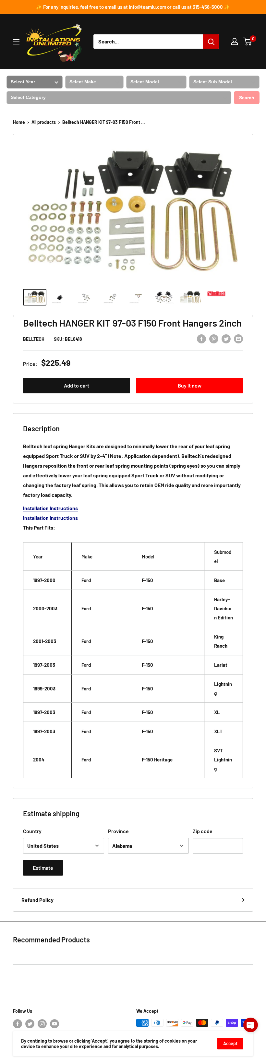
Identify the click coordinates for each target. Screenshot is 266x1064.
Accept (230, 1043)
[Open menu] (16, 41)
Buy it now (189, 385)
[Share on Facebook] (201, 338)
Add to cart (76, 385)
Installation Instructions (50, 508)
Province (118, 831)
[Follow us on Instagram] (42, 1023)
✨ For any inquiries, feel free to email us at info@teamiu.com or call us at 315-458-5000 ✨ (133, 7)
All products (43, 122)
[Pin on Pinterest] (213, 338)
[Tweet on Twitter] (226, 338)
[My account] (234, 41)
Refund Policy (37, 900)
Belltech (33, 339)
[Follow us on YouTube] (54, 1023)
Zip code (202, 831)
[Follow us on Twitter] (29, 1023)
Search (246, 97)
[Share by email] (238, 338)
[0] (248, 41)
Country (32, 831)
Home (19, 122)
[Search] (211, 41)
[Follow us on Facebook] (17, 1023)
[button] (250, 1025)
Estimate (43, 868)
